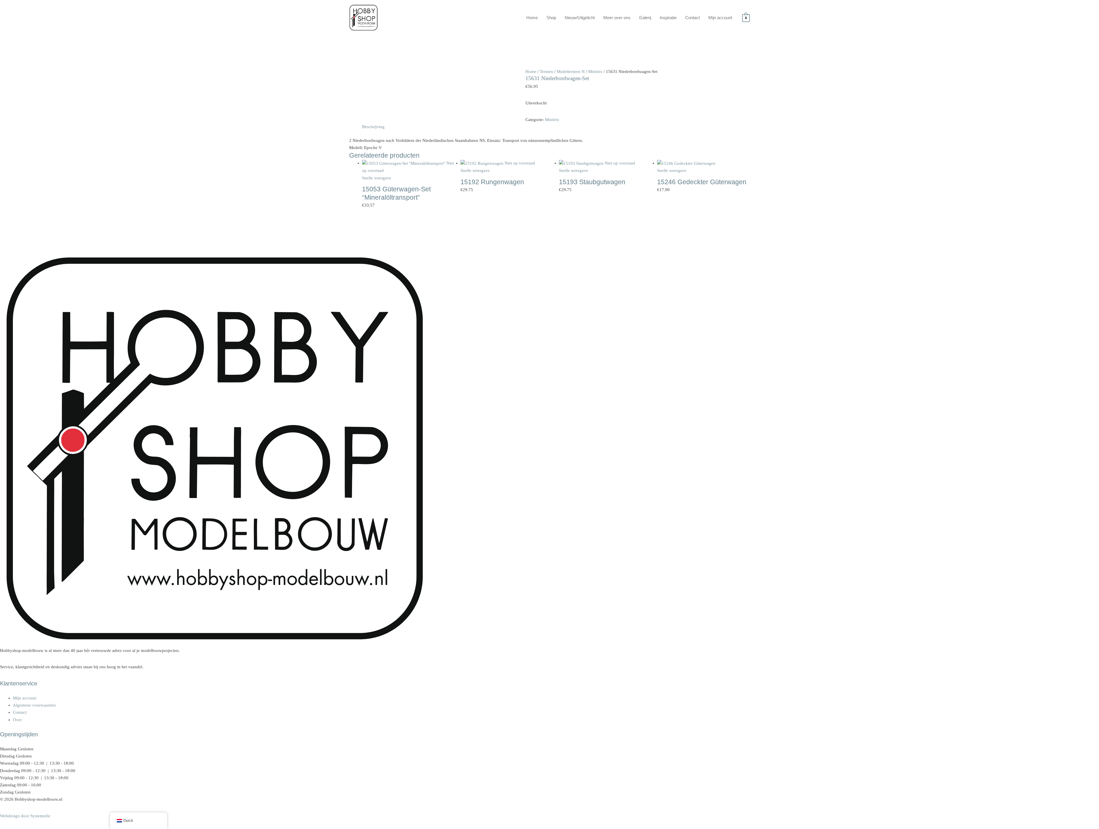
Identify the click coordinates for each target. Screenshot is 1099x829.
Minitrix (595, 71)
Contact (692, 17)
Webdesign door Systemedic (25, 816)
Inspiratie (668, 17)
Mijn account (720, 17)
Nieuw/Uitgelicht (580, 17)
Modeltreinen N (571, 71)
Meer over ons (616, 17)
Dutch (128, 820)
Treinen (546, 71)
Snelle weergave (376, 178)
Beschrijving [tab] (373, 126)
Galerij (645, 17)
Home (532, 17)
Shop (551, 17)
